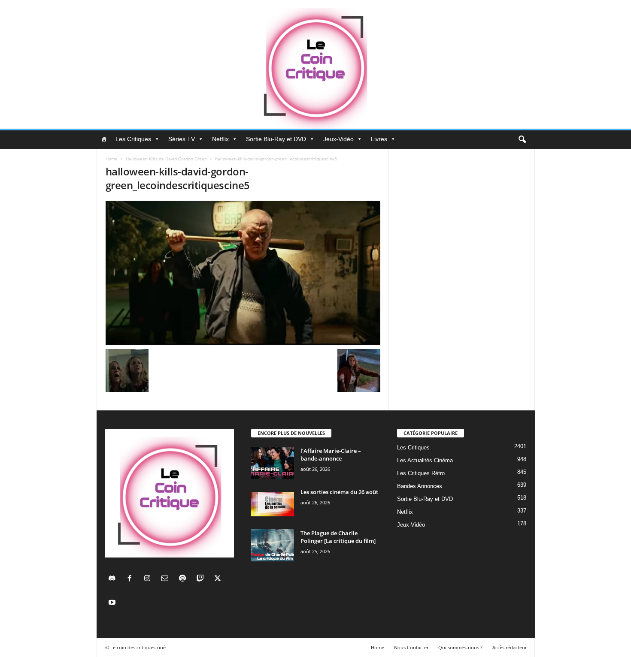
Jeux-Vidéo (338, 139)
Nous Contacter (411, 647)
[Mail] (167, 579)
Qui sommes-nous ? (460, 647)
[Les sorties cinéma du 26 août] (272, 504)
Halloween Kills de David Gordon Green (166, 159)
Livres (379, 139)
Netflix (220, 139)
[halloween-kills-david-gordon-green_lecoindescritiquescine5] (243, 273)
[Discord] (114, 579)
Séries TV (181, 139)
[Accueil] (104, 139)
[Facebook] (131, 579)
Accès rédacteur (509, 647)
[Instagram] (149, 579)
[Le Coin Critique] (315, 64)
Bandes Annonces (419, 486)
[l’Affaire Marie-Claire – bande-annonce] (272, 463)
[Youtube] (113, 603)
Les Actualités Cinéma (425, 460)
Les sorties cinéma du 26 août (339, 492)
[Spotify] (184, 579)
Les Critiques (133, 139)
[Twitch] (202, 579)
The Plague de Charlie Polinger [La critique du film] (338, 537)
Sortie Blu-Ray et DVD (276, 139)
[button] (522, 139)
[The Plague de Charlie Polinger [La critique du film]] (272, 545)
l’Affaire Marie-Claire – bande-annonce (330, 454)
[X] (219, 579)
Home (112, 159)
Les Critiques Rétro (421, 473)
